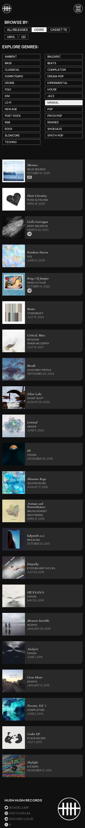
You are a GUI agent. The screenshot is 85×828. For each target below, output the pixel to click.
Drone (9, 83)
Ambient (11, 56)
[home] (6, 8)
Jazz (50, 96)
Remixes (52, 122)
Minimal (53, 102)
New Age (11, 109)
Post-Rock (13, 116)
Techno (11, 142)
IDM (7, 96)
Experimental (57, 83)
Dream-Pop (55, 76)
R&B (7, 122)
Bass (8, 63)
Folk (8, 89)
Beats (51, 63)
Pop (50, 109)
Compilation (56, 70)
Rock (8, 129)
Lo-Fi (8, 102)
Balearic (54, 56)
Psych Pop (54, 116)
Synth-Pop (55, 135)
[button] (76, 8)
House (52, 89)
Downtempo (14, 76)
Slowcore (12, 135)
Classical (12, 70)
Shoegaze (54, 129)
